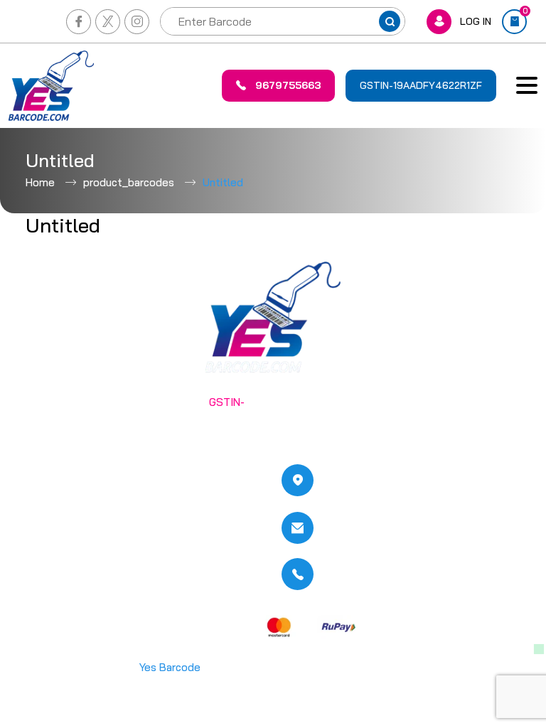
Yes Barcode (169, 667)
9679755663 (288, 85)
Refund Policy (165, 533)
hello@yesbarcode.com (385, 528)
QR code (47, 533)
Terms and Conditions (184, 476)
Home (40, 182)
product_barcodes (128, 182)
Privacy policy (164, 504)
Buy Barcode (57, 504)
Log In (475, 21)
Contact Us (54, 561)
